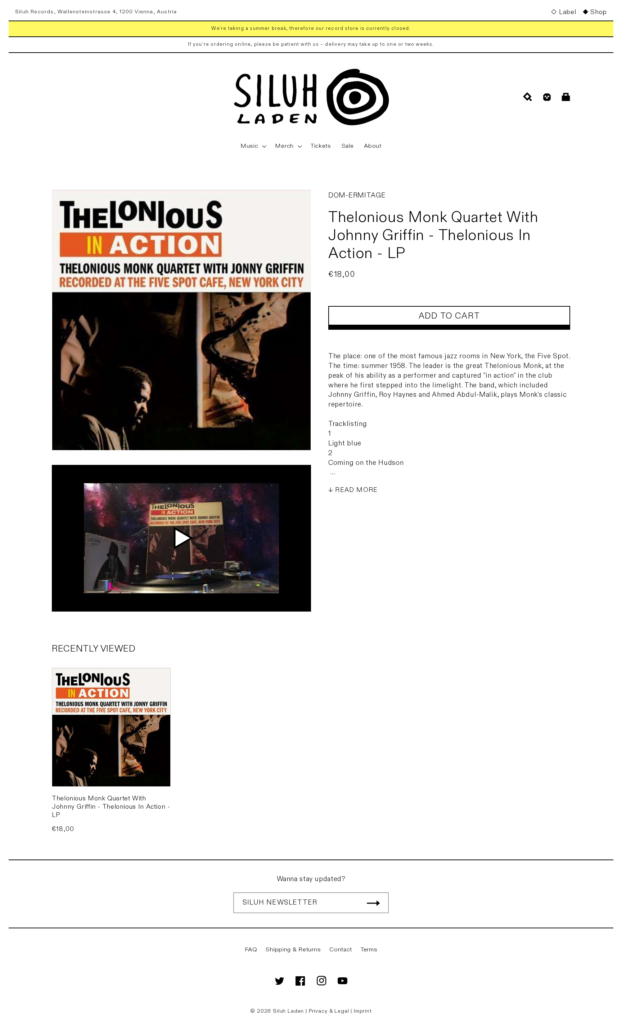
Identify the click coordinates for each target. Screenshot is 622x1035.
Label (567, 12)
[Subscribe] (373, 902)
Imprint (363, 1011)
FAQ (251, 950)
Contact (340, 950)
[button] (252, 146)
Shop (598, 12)
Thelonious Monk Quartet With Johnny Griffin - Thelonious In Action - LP (111, 806)
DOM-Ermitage (357, 195)
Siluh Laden (288, 1011)
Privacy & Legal (330, 1011)
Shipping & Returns (293, 950)
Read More (356, 490)
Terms (369, 950)
